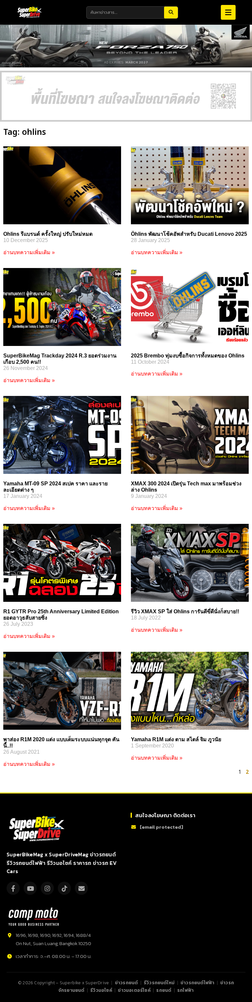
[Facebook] (13, 888)
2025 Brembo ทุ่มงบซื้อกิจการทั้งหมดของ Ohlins (187, 355)
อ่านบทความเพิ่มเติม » (29, 252)
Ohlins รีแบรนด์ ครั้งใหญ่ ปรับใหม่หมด (48, 234)
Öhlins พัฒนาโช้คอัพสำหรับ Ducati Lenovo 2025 (189, 234)
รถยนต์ (163, 990)
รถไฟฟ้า (185, 990)
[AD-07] (126, 96)
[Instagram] (47, 888)
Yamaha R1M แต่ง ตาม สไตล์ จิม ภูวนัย (176, 739)
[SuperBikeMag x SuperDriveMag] (38, 829)
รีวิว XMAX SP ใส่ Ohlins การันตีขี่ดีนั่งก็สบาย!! (185, 611)
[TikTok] (64, 888)
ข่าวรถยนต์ (126, 982)
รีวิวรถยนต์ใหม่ (159, 982)
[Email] (81, 888)
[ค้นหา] (171, 12)
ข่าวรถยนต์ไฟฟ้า (197, 982)
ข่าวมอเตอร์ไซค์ (134, 990)
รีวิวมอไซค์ (101, 990)
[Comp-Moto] (34, 917)
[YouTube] (30, 888)
